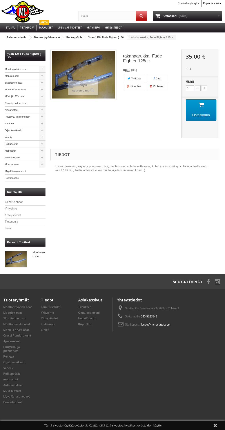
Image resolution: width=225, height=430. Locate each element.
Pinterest (158, 86)
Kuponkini (85, 324)
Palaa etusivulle (16, 37)
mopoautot (10, 150)
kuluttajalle (14, 192)
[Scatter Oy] (37, 11)
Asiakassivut (90, 300)
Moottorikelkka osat (15, 89)
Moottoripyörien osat (16, 69)
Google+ (135, 86)
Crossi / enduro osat (16, 103)
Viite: (126, 70)
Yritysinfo (11, 208)
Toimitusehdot (14, 202)
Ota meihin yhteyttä (188, 3)
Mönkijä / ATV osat (14, 96)
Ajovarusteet (11, 110)
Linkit (8, 228)
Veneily (8, 137)
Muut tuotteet (12, 164)
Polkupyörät (11, 144)
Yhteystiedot (13, 215)
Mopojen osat (12, 76)
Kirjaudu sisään (212, 3)
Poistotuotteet (12, 178)
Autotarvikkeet (12, 157)
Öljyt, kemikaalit (13, 130)
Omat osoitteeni (89, 312)
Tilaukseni (85, 307)
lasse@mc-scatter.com (156, 324)
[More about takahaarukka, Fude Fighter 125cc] (16, 259)
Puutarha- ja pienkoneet (17, 116)
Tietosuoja (11, 221)
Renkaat (9, 123)
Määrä (190, 81)
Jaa (157, 78)
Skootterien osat (13, 82)
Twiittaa (135, 78)
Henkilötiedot (87, 318)
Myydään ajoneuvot (15, 171)
